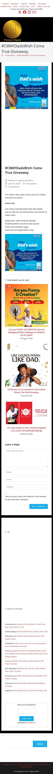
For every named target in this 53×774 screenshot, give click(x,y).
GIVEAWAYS (15, 4)
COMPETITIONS (5, 6)
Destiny (8, 661)
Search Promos (40, 744)
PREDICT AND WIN (43, 6)
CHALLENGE (42, 4)
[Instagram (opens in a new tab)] (29, 12)
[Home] (2, 55)
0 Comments (13, 187)
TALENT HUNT (24, 6)
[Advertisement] (26, 137)
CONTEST (24, 4)
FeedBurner (31, 722)
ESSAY (33, 6)
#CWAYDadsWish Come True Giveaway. (31, 55)
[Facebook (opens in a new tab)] (24, 12)
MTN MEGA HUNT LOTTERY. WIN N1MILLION (30, 690)
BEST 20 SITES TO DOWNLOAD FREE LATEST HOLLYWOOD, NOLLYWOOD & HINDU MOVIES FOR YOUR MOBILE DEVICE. (26, 654)
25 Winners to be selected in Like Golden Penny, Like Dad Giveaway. (26, 391)
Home (4, 765)
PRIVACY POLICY (26, 767)
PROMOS (6, 4)
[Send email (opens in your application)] (34, 12)
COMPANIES (32, 765)
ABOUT (11, 765)
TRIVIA (15, 6)
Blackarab (8, 651)
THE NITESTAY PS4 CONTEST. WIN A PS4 (33, 631)
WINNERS (32, 4)
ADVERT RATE (44, 765)
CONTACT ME (21, 765)
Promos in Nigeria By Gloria (20, 180)
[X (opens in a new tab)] (19, 12)
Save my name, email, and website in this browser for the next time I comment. (25, 498)
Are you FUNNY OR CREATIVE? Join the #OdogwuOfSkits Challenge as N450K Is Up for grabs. (26, 332)
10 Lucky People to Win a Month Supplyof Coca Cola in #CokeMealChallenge (26, 429)
